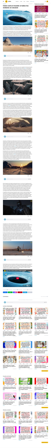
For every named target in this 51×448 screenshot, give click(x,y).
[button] (7, 290)
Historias (36, 33)
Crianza (36, 18)
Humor (4, 336)
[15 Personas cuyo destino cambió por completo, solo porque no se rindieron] (25, 326)
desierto (13, 26)
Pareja (4, 405)
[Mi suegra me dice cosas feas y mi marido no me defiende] (41, 415)
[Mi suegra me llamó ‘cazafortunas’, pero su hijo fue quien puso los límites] (9, 344)
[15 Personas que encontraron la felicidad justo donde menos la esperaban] (41, 311)
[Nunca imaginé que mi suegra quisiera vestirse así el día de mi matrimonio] (9, 359)
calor (14, 28)
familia (19, 34)
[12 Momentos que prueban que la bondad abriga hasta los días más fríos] (9, 381)
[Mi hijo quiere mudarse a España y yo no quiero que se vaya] (41, 430)
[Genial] (8, 1)
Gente (4, 390)
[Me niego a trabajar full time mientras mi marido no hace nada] (9, 415)
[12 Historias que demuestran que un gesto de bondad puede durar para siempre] (25, 396)
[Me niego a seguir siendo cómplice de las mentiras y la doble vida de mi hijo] (25, 415)
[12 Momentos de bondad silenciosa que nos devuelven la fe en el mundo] (41, 326)
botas (14, 29)
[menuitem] (17, 1)
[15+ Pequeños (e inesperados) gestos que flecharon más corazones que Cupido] (9, 396)
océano (8, 32)
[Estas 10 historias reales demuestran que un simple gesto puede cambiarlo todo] (41, 381)
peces (25, 68)
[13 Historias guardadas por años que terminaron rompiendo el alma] (25, 311)
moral (9, 105)
